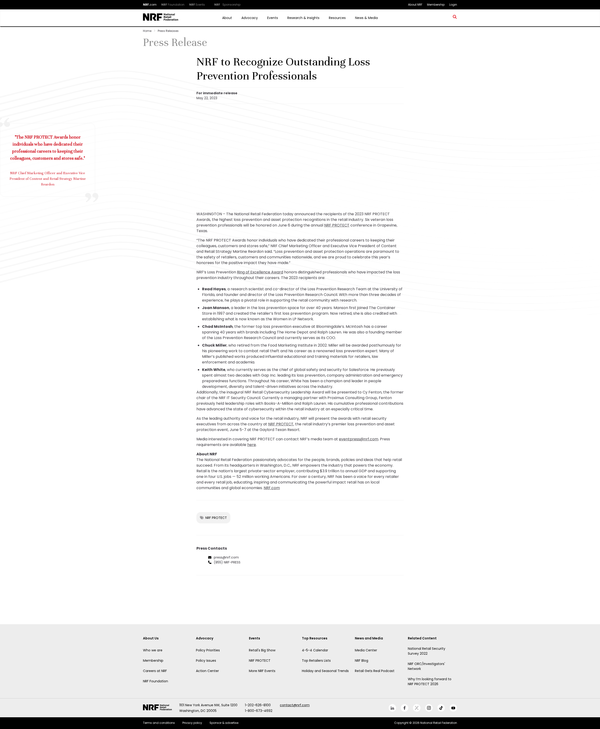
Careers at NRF (155, 671)
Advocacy (249, 17)
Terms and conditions (159, 723)
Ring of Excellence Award (260, 272)
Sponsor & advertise (224, 723)
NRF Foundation (155, 681)
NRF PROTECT (336, 225)
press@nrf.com (226, 557)
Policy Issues (206, 660)
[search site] (455, 18)
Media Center (366, 650)
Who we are (152, 650)
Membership (153, 660)
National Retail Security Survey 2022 (426, 651)
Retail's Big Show (262, 650)
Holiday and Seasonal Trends (325, 671)
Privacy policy (192, 723)
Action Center (207, 671)
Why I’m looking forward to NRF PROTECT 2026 (429, 681)
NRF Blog (361, 660)
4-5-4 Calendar (315, 650)
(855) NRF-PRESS (227, 562)
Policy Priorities (208, 650)
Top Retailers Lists (316, 660)
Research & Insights (303, 17)
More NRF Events (262, 671)
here (251, 444)
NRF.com (272, 488)
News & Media (366, 17)
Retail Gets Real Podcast (374, 671)
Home (147, 31)
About (227, 17)
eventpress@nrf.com (358, 439)
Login (453, 5)
